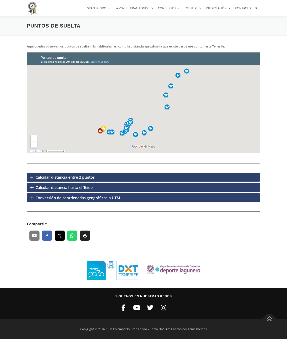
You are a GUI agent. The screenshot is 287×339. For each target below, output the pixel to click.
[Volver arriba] (269, 319)
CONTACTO (243, 8)
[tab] (143, 177)
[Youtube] (137, 307)
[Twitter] (150, 307)
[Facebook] (124, 307)
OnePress (165, 329)
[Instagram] (164, 307)
